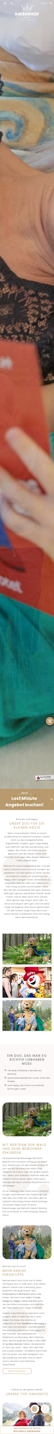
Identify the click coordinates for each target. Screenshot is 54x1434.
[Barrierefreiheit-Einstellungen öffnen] (50, 721)
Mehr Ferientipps (17, 1371)
